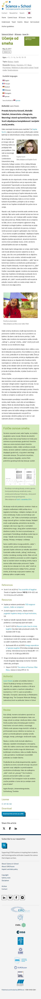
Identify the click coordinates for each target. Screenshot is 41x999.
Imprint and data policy (10, 869)
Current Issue (12, 17)
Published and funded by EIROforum (13, 990)
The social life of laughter (27, 589)
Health (16, 61)
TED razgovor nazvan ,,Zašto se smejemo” (19, 605)
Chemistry (20, 65)
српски (6, 96)
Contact (4, 13)
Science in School (7, 34)
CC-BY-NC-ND (7, 804)
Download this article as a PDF (13, 814)
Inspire (29, 17)
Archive (4, 886)
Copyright (5, 875)
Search (22, 13)
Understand (6, 22)
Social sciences (13, 70)
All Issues (22, 17)
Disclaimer (5, 880)
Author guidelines (8, 26)
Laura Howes (8, 681)
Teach (14, 22)
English (6, 80)
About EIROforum (8, 866)
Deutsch (7, 87)
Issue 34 (25, 34)
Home (4, 17)
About (26, 22)
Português (7, 93)
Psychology (7, 67)
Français (7, 83)
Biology (10, 61)
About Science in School (10, 863)
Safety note (6, 877)
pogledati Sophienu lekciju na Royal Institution (20, 613)
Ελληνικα (7, 90)
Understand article (30, 39)
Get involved (34, 22)
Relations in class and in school (22, 67)
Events (19, 22)
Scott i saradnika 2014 (24, 499)
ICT (25, 65)
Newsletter (13, 13)
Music (29, 65)
